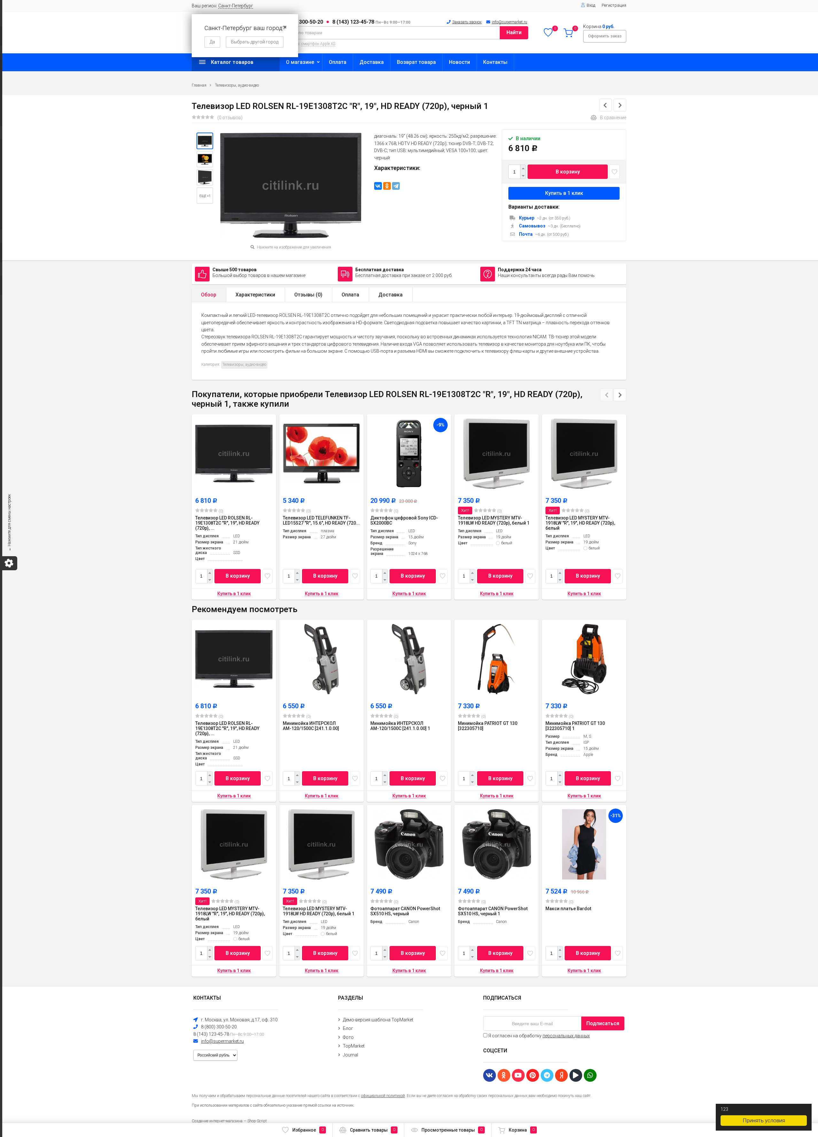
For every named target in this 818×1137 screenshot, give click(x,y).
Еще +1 (205, 196)
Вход (591, 5)
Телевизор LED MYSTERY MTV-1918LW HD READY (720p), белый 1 (493, 520)
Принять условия (764, 1120)
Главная (199, 85)
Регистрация (614, 5)
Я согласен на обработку (538, 1035)
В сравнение (613, 117)
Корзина (522, 1130)
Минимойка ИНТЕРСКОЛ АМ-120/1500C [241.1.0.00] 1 (400, 726)
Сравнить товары (372, 1130)
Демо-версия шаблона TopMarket (378, 1019)
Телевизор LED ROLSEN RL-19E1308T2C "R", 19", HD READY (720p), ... (227, 523)
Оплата (337, 62)
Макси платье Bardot (568, 908)
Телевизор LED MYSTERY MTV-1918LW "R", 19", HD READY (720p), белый (580, 523)
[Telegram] (396, 186)
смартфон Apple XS (318, 44)
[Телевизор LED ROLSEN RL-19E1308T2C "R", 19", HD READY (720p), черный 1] (204, 141)
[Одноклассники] (387, 186)
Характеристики (255, 295)
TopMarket (354, 1046)
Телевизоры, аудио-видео (237, 85)
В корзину (568, 172)
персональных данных (566, 1035)
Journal (350, 1054)
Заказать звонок (467, 22)
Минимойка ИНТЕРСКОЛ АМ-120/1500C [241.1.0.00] (311, 726)
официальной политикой (383, 1096)
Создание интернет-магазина (217, 1121)
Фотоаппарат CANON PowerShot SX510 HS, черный (405, 911)
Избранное (308, 1130)
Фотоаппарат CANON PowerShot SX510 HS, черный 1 (493, 911)
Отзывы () (308, 295)
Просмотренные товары (451, 1130)
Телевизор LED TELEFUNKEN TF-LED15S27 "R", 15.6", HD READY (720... (321, 520)
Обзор (208, 295)
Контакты (495, 62)
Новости (459, 62)
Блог (348, 1028)
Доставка (371, 62)
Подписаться (602, 1023)
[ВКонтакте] (378, 186)
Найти (513, 32)
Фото (348, 1037)
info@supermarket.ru (509, 22)
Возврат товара (416, 62)
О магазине (300, 62)
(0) (220, 511)
